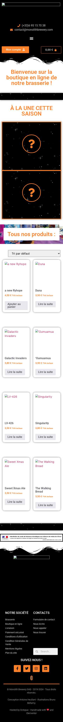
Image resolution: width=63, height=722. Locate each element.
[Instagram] (36, 668)
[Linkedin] (45, 668)
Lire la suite (45, 304)
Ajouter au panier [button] (14, 305)
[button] (31, 38)
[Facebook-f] (17, 668)
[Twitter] (26, 668)
